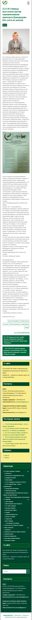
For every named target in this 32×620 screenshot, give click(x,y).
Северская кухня (8, 534)
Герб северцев (9, 501)
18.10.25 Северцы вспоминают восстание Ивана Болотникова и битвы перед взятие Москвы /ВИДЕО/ (15, 439)
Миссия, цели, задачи (11, 510)
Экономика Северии (9, 540)
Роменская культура (10, 490)
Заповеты (7, 529)
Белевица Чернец (25, 321)
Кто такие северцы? (10, 506)
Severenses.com (8, 615)
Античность (8, 473)
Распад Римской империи (12, 488)
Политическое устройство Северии (13, 525)
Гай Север (5, 324)
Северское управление (10, 536)
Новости (5, 25)
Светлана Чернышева (15, 324)
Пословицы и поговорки (12, 523)
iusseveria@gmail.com (20, 412)
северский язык (25, 324)
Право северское (8, 527)
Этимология (8, 519)
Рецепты (6, 457)
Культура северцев (10, 508)
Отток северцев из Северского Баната (15, 482)
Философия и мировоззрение (12, 538)
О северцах (7, 499)
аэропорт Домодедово (13, 321)
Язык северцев (9, 521)
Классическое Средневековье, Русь (14, 475)
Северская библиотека (11, 514)
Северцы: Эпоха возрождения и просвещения (17, 497)
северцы (27, 327)
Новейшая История (10, 477)
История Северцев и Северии (12, 471)
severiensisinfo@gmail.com (22, 402)
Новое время (8, 480)
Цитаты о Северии (10, 516)
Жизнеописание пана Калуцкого (13, 503)
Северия (7, 512)
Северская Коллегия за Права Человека (15, 531)
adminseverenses (26, 332)
